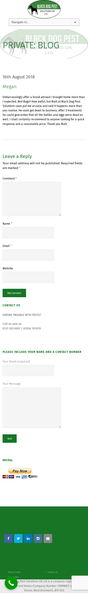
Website (8, 268)
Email (7, 246)
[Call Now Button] (11, 583)
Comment (10, 178)
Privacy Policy (14, 572)
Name (7, 224)
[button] (10, 15)
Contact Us (53, 572)
